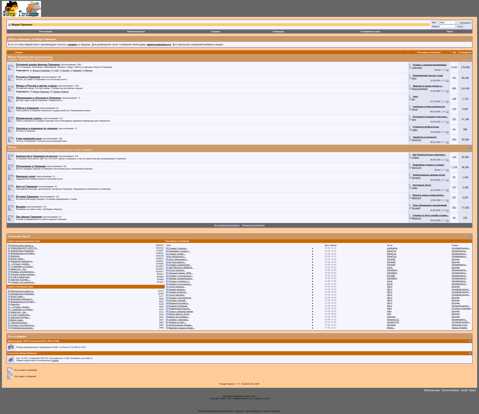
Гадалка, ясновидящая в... (180, 278)
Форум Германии (450, 390)
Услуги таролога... (176, 270)
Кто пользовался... (177, 262)
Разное (12, 147)
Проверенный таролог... (179, 308)
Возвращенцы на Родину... (23, 253)
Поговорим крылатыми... (22, 328)
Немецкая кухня (459, 325)
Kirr (413, 99)
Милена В (416, 198)
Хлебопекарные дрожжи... (180, 325)
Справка (215, 31)
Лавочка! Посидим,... (20, 279)
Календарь (278, 31)
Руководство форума (253, 225)
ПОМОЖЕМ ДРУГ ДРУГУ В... (24, 248)
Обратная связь (432, 390)
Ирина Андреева (420, 89)
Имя (434, 22)
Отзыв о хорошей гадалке (180, 311)
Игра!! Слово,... (17, 258)
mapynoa (391, 317)
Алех (414, 78)
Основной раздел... (461, 248)
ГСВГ (56, 70)
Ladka (414, 130)
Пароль (435, 26)
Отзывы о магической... (179, 265)
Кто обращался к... (177, 256)
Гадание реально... (177, 289)
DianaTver (416, 167)
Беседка (456, 259)
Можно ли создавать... (179, 317)
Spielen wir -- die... (18, 269)
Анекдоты (15, 256)
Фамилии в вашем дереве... (181, 328)
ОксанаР (416, 208)
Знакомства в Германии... (22, 251)
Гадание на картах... (177, 292)
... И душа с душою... (20, 264)
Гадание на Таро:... (177, 322)
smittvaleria (417, 67)
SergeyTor (416, 140)
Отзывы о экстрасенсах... (22, 282)
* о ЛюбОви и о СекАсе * (22, 266)
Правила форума (136, 31)
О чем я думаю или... (20, 277)
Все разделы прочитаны (227, 225)
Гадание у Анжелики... (178, 320)
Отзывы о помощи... (178, 248)
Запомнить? (466, 23)
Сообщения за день (370, 31)
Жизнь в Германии (41, 70)
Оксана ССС (393, 319)
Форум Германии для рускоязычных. (30, 57)
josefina (55, 360)
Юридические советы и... (22, 245)
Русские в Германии (461, 308)
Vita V (389, 286)
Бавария (77, 70)
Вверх (473, 390)
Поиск (450, 31)
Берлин (65, 70)
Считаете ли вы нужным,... (23, 274)
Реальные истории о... (179, 303)
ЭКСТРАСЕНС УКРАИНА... (180, 267)
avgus (390, 267)
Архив (464, 390)
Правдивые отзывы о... (179, 251)
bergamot (416, 178)
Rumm (415, 109)
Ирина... (391, 328)
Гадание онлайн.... (177, 254)
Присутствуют (15, 341)
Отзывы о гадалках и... (179, 281)
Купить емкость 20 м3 (178, 314)
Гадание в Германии (177, 306)
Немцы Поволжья (41, 91)
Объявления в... (459, 251)
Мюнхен (89, 70)
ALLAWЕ (391, 276)
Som (414, 119)
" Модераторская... (19, 323)
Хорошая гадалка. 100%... (180, 273)
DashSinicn (392, 270)
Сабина (415, 157)
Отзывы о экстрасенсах (179, 298)
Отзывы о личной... (177, 300)
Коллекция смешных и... (21, 261)
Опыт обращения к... (178, 259)
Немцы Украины (61, 91)
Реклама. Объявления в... (22, 272)
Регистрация (45, 31)
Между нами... (17, 320)
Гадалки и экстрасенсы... (180, 284)
